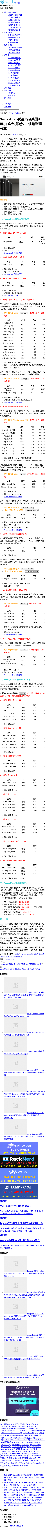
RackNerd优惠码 (14, 60)
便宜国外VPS (13, 40)
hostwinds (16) (27, 1445)
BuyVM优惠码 (13, 73)
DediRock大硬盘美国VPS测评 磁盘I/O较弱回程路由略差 (20, 964)
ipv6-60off (24, 650)
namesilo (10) (7, 1456)
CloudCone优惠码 (14, 65)
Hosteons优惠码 (14, 68)
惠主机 (17, 3)
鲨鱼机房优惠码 (14, 63)
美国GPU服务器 (14, 30)
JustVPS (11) (26, 1454)
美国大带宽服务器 (15, 15)
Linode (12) (7, 1454)
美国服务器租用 (10, 12)
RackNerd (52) (22, 1424)
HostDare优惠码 (14, 80)
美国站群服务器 (14, 17)
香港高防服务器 (14, 53)
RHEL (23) (8, 1435)
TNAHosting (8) (7, 1460)
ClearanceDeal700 (27, 508)
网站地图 (19, 1526)
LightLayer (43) (8, 1426)
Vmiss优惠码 (13, 75)
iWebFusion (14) (8, 1449)
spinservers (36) (8, 1428)
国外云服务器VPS (15, 35)
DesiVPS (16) (7, 1445)
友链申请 (7, 107)
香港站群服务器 (14, 50)
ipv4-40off (24, 313)
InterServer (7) (27, 1460)
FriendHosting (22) (18, 1435)
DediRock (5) (15, 1465)
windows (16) (7, 1447)
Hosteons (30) (33, 1430)
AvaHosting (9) (25, 1456)
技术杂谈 (7, 98)
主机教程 (7, 90)
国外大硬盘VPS (14, 37)
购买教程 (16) (17, 1445)
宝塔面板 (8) (17, 1460)
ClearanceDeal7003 (32, 510)
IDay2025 (24, 604)
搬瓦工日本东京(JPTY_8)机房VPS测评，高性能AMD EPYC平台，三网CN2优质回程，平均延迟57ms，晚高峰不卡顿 (24, 1477)
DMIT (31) (25, 1430)
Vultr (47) (30, 1424)
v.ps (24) (38, 1433)
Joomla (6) (7, 1465)
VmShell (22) (29, 1435)
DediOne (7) (17, 1463)
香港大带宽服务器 (15, 48)
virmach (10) (16, 1456)
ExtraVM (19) (7, 1440)
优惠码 (6, 55)
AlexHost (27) (7, 1433)
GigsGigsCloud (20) (20, 1438)
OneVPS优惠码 (13, 78)
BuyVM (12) (29, 1451)
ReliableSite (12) (19, 1451)
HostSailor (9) (15, 1458)
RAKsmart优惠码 (14, 58)
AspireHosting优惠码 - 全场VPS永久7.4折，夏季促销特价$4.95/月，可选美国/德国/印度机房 (24, 1136)
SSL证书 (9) (6, 1458)
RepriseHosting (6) (34, 1463)
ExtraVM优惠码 (14, 70)
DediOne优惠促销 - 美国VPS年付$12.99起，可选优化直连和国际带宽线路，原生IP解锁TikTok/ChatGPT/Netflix (24, 1094)
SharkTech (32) (8, 1430)
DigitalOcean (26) (29, 1433)
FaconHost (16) (17, 1447)
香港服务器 (8, 45)
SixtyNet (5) (24, 1465)
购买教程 (11, 95)
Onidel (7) (24, 1463)
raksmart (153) (12, 1424)
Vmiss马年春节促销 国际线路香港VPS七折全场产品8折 (20, 969)
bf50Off (23, 474)
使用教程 (11, 93)
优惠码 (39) (27, 1426)
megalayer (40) (18, 1426)
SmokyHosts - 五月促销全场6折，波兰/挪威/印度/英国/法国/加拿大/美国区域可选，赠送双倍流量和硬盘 (24, 994)
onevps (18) (34, 1440)
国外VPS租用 (9, 32)
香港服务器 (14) (19, 1449)
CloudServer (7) (7, 1463)
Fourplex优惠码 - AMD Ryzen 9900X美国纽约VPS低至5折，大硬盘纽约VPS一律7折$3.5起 (24, 1115)
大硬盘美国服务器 (15, 27)
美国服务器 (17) (8, 1442)
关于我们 (7, 104)
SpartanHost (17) (30, 1442)
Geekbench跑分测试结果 (13, 253)
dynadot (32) (17, 1430)
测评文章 (7, 88)
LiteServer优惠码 (14, 83)
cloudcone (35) (18, 1428)
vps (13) (28, 1449)
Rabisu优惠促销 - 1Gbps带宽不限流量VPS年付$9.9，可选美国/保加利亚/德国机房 (24, 1072)
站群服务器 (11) (16, 1454)
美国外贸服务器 (14, 25)
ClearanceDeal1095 (27, 569)
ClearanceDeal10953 (32, 571)
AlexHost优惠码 (14, 85)
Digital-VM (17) (19, 1442)
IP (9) (21, 1458)
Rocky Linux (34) (29, 1428)
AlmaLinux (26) (17, 1433)
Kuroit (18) (16, 1440)
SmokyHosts (9, 959)
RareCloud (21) (8, 1438)
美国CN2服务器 (14, 20)
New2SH (22, 693)
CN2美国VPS (13, 42)
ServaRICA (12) (8, 1451)
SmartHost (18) (25, 1440)
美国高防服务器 (14, 22)
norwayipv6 (25, 378)
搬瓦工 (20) (31, 1438)
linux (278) (3, 1424)
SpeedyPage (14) (28, 1447)
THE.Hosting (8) (29, 1458)
